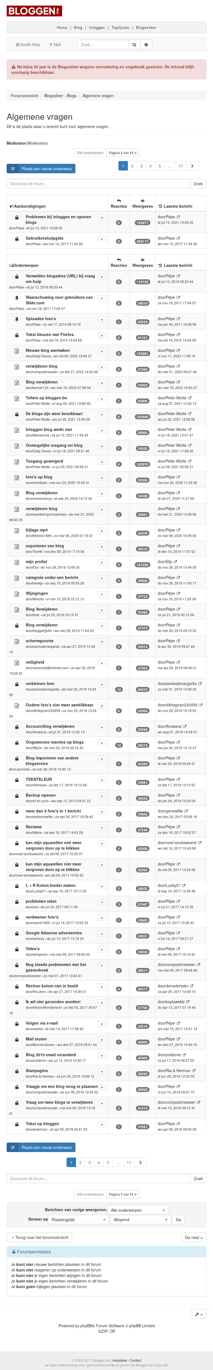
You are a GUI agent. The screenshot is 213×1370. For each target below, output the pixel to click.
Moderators (37, 143)
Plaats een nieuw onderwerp (47, 168)
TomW (37, 551)
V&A (57, 44)
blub (36, 614)
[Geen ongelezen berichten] (16, 297)
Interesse (40, 784)
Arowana (39, 731)
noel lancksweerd (29, 853)
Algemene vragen (40, 116)
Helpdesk (120, 1360)
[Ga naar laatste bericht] (178, 216)
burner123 (41, 387)
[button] (192, 165)
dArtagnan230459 (46, 710)
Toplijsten (120, 27)
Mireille (38, 598)
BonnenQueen (44, 1044)
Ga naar (193, 1237)
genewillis (174, 811)
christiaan (40, 482)
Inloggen (97, 27)
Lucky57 (39, 891)
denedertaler (177, 985)
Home (62, 27)
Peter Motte (41, 403)
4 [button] (150, 166)
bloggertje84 (42, 630)
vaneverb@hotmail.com (51, 667)
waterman (40, 1129)
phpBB (86, 1325)
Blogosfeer (146, 27)
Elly (35, 567)
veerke (38, 1028)
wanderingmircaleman (50, 514)
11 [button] (181, 166)
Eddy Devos (42, 355)
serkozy (38, 938)
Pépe (20, 227)
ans (35, 906)
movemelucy (42, 498)
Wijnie (37, 747)
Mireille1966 (42, 535)
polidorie (39, 1060)
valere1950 (41, 922)
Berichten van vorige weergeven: (93, 1210)
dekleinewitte (43, 816)
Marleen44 (41, 435)
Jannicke (23, 769)
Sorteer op (51, 1219)
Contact (135, 1360)
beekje (38, 583)
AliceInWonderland (47, 1007)
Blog (78, 27)
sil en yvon (41, 800)
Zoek (198, 183)
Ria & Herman (43, 1076)
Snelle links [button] (30, 44)
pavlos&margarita (46, 646)
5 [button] (160, 166)
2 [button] (132, 166)
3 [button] (141, 166)
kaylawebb (175, 1001)
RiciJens (39, 991)
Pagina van (121, 152)
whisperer (40, 954)
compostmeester (45, 371)
